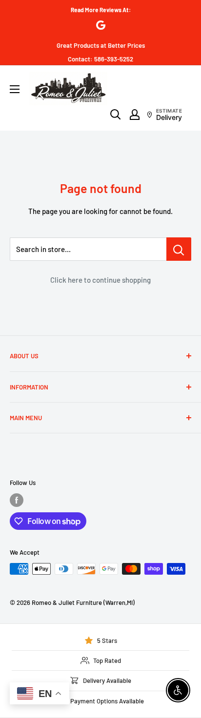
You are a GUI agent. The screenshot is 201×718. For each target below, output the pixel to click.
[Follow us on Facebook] (16, 500)
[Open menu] (15, 89)
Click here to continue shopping (100, 279)
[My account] (135, 114)
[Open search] (115, 114)
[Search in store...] (178, 249)
